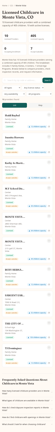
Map (40, 105)
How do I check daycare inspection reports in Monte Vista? (25, 408)
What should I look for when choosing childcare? (24, 424)
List (14, 105)
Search (48, 80)
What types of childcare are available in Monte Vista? (25, 400)
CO (11, 5)
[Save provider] (49, 115)
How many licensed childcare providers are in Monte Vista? (25, 392)
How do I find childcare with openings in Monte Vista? (26, 417)
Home (4, 5)
